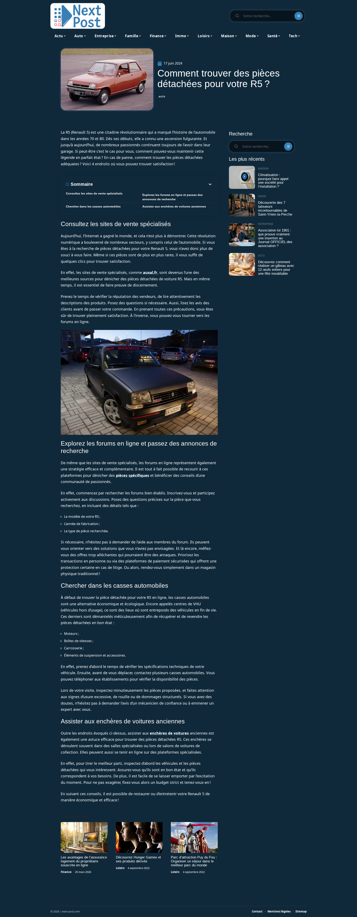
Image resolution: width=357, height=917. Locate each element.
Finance (66, 872)
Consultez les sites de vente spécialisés (94, 193)
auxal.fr (150, 272)
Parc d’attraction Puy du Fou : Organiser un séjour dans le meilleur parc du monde (194, 861)
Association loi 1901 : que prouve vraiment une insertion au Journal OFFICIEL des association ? (275, 238)
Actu (261, 255)
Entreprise (265, 224)
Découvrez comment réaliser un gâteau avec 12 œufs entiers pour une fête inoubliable (276, 268)
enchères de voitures (169, 733)
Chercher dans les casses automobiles (93, 206)
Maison (263, 168)
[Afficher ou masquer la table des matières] (153, 184)
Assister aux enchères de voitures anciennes (174, 206)
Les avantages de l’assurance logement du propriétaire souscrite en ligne (84, 861)
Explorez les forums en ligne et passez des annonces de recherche (172, 197)
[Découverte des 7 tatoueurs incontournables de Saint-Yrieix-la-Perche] (242, 205)
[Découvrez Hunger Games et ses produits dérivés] (139, 837)
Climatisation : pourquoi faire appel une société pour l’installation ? (273, 180)
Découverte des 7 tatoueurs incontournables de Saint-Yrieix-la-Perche (275, 208)
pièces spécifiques (132, 475)
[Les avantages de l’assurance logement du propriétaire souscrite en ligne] (84, 837)
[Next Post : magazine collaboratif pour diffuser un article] (77, 16)
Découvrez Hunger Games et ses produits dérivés (138, 859)
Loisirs (120, 868)
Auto (162, 96)
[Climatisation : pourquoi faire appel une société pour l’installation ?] (242, 177)
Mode (262, 196)
